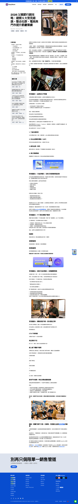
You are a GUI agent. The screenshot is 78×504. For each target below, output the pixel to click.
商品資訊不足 (14, 68)
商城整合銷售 (62, 446)
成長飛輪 (62, 424)
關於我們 (57, 483)
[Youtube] (20, 498)
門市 (26, 30)
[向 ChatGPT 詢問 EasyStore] (57, 478)
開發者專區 (58, 491)
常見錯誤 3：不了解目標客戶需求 (17, 55)
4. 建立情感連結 (15, 50)
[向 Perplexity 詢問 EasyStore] (64, 478)
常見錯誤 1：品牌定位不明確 (16, 44)
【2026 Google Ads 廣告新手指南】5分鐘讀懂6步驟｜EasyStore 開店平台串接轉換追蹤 (18, 97)
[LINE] (23, 498)
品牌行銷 (17, 30)
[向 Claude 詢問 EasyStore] (59, 478)
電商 (13, 477)
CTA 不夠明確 (14, 66)
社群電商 (12, 30)
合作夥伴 (57, 489)
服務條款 (60, 501)
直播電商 (12, 493)
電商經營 (13, 100)
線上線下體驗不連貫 (15, 69)
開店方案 (39, 446)
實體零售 (17, 86)
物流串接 (27, 481)
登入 (56, 4)
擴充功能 (27, 485)
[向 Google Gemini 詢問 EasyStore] (61, 478)
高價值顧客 (14, 59)
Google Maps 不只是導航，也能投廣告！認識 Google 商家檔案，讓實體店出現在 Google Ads (18, 83)
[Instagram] (13, 498)
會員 (13, 483)
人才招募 (59, 487)
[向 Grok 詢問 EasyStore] (66, 478)
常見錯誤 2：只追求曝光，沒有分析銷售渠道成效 (18, 53)
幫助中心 (42, 481)
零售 (13, 479)
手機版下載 (28, 487)
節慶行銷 (21, 30)
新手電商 (12, 487)
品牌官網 (17, 113)
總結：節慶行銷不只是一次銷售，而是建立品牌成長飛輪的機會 (18, 73)
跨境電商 (12, 495)
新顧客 (13, 56)
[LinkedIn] (16, 498)
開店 (33, 445)
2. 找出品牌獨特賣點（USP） (17, 47)
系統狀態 (42, 485)
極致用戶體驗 (13, 485)
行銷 (13, 481)
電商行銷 (17, 100)
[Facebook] (11, 498)
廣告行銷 (20, 122)
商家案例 (42, 483)
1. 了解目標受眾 (14, 46)
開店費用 (44, 4)
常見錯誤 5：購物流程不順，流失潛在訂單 (18, 64)
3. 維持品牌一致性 (15, 49)
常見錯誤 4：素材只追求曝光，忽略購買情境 (18, 62)
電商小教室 (43, 479)
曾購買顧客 (14, 58)
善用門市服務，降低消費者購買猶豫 (18, 71)
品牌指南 (57, 485)
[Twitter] (18, 498)
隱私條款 (64, 501)
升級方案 (37, 445)
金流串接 (27, 483)
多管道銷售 (20, 113)
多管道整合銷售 (29, 477)
